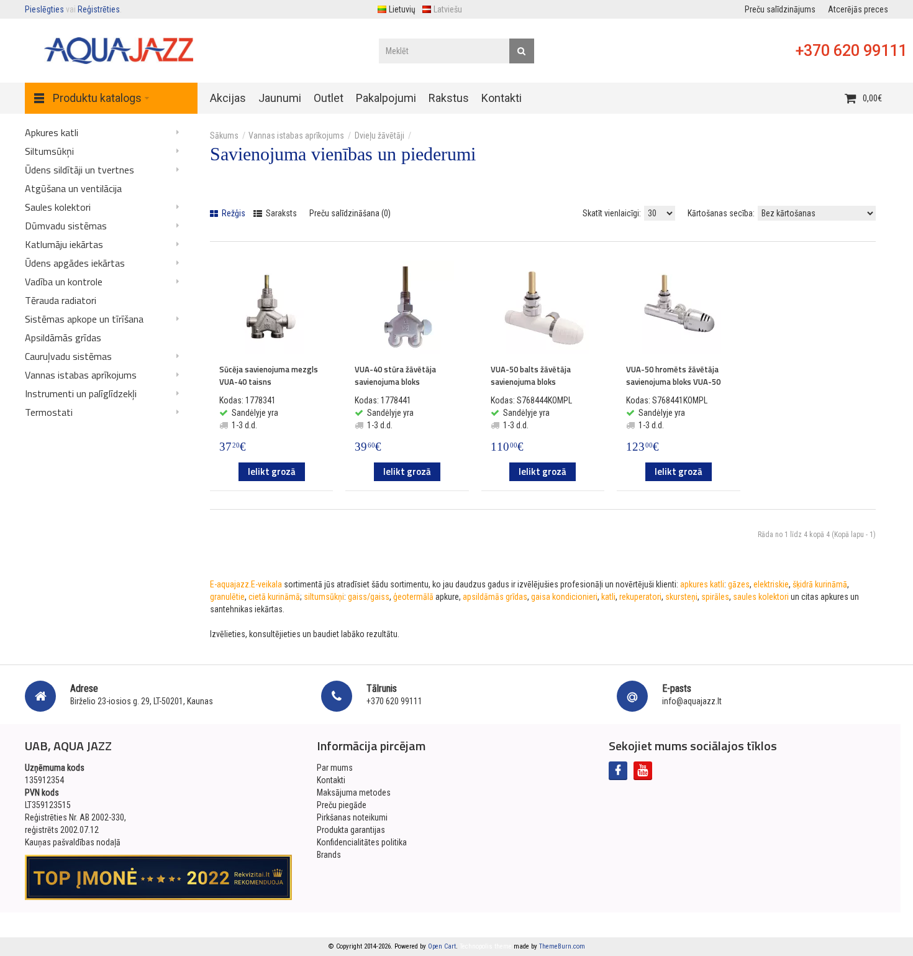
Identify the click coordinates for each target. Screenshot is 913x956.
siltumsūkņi (324, 597)
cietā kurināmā (274, 597)
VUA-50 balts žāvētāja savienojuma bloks (531, 375)
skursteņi (681, 597)
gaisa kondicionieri (564, 597)
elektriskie (771, 584)
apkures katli (702, 584)
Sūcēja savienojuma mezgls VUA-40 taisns (268, 375)
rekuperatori (640, 597)
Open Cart (442, 946)
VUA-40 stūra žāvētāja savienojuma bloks (395, 375)
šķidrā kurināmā (820, 584)
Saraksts (280, 213)
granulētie (227, 597)
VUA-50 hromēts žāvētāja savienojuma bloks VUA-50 (673, 375)
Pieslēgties (44, 9)
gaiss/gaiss (368, 597)
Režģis (232, 213)
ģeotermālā (413, 597)
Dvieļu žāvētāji (379, 135)
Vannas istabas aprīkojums (296, 135)
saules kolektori (761, 597)
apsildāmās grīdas (495, 597)
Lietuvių (402, 9)
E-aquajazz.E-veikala (246, 584)
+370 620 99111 (851, 51)
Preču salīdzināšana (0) (350, 213)
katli (608, 597)
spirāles (715, 597)
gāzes (739, 584)
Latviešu (448, 9)
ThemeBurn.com (562, 946)
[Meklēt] (521, 51)
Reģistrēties (99, 9)
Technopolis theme (486, 946)
